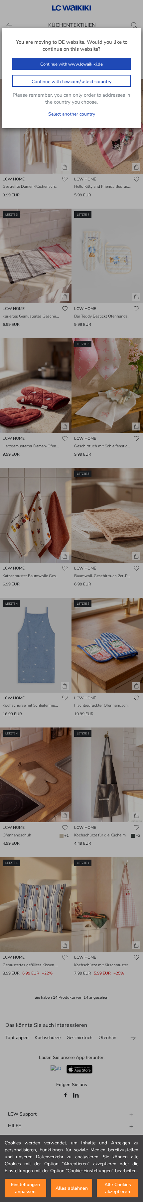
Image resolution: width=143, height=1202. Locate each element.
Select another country (71, 114)
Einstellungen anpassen (25, 1188)
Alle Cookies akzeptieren (117, 1188)
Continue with (71, 64)
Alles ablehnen (72, 1188)
